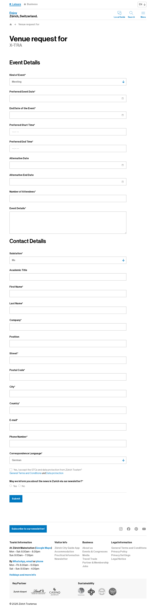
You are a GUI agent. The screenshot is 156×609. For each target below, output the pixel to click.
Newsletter (61, 559)
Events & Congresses (95, 551)
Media (86, 555)
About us (87, 548)
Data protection (54, 473)
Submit (16, 499)
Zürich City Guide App (67, 548)
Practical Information (67, 555)
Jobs (85, 566)
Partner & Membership (95, 562)
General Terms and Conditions (25, 473)
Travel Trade (89, 559)
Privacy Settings (120, 555)
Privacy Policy (119, 551)
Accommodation (64, 551)
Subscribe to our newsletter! (28, 529)
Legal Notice (118, 559)
